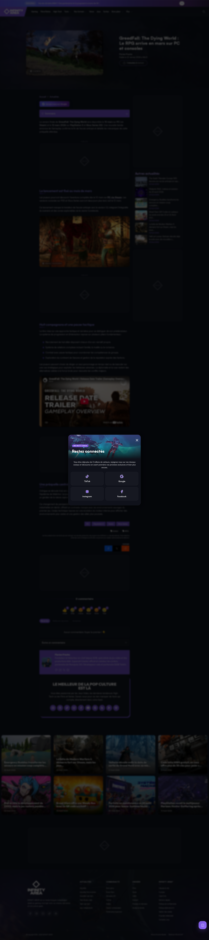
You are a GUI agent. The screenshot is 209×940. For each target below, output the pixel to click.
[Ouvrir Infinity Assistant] (203, 925)
